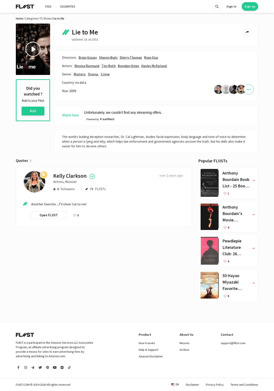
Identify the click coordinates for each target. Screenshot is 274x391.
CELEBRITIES (67, 6)
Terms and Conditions (244, 385)
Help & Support (148, 350)
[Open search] (217, 6)
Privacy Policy (215, 385)
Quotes (22, 160)
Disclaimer (192, 385)
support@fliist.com (233, 343)
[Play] (32, 49)
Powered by (91, 119)
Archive (184, 350)
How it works (147, 343)
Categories (31, 18)
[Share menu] (247, 32)
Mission (184, 343)
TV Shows (45, 18)
